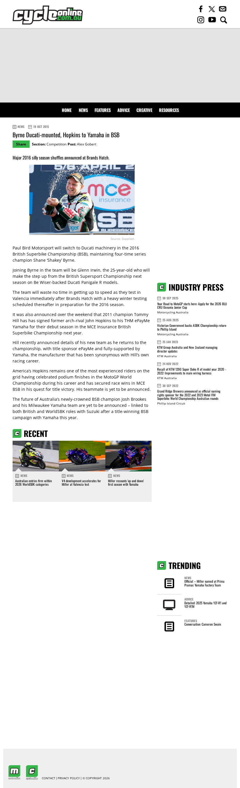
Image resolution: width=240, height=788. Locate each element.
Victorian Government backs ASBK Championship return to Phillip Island (191, 327)
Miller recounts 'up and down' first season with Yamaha (126, 482)
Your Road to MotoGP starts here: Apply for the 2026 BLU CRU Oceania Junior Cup (192, 305)
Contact (48, 778)
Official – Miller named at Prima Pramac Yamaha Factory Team (204, 583)
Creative (144, 110)
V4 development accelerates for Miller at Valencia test (81, 482)
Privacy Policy (69, 778)
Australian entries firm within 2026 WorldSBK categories (33, 482)
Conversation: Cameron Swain (202, 624)
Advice (123, 110)
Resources (169, 110)
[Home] (48, 15)
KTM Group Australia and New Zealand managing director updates (187, 349)
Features (103, 110)
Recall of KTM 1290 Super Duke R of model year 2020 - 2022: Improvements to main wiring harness (191, 371)
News (83, 110)
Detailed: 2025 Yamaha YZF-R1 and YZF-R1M (205, 604)
